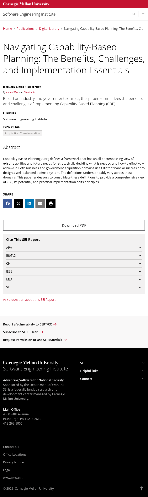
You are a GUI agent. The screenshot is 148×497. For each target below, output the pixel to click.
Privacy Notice (13, 462)
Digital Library (49, 29)
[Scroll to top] (142, 488)
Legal (7, 470)
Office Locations (14, 454)
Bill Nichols (29, 92)
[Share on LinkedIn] (29, 203)
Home (7, 29)
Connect (86, 379)
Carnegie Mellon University (34, 488)
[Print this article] (51, 203)
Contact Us (11, 447)
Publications (25, 29)
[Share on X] (18, 203)
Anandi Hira (12, 92)
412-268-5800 (12, 423)
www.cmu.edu (13, 478)
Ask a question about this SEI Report (29, 299)
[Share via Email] (40, 203)
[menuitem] (31, 14)
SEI (82, 363)
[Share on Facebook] (7, 203)
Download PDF (74, 225)
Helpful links (89, 371)
